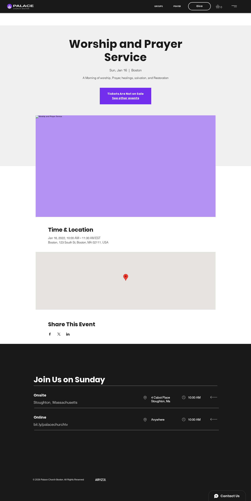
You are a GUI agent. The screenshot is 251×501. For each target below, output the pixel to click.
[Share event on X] (59, 334)
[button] (220, 6)
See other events (125, 98)
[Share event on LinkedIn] (68, 334)
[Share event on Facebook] (50, 334)
